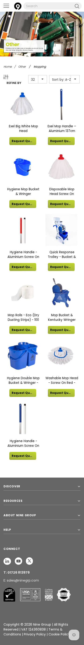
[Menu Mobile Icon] (6, 6)
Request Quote (23, 141)
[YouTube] (19, 560)
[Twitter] (29, 560)
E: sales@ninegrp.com (21, 580)
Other (22, 67)
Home (8, 67)
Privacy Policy (35, 634)
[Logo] (17, 5)
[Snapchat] (8, 560)
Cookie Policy (59, 634)
